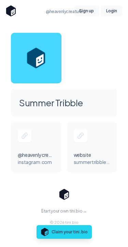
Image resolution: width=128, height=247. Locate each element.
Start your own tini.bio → (64, 211)
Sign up (86, 10)
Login (111, 10)
